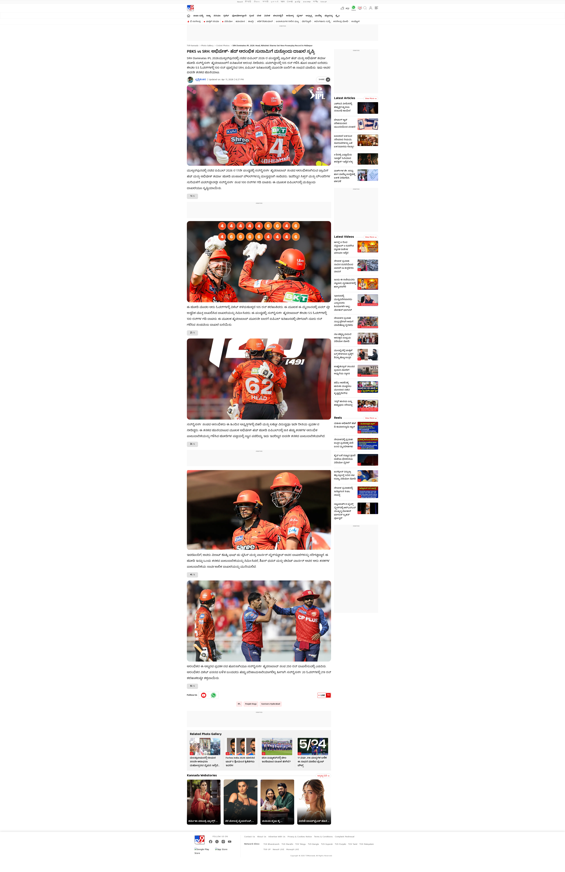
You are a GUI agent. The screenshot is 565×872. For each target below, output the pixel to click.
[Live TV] (359, 8)
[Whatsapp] (352, 8)
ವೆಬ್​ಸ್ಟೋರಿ (306, 21)
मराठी (265, 1)
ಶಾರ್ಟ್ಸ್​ (251, 21)
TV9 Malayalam (366, 844)
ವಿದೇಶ (267, 16)
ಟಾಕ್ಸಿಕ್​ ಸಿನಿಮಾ (212, 21)
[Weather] (342, 8)
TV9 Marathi (287, 844)
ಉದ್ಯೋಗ (355, 21)
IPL (239, 704)
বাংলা (282, 1)
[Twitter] (217, 841)
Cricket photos (223, 46)
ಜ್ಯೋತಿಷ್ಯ (329, 16)
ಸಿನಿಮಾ (217, 16)
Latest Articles (344, 98)
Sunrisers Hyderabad (270, 704)
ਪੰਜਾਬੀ (290, 1)
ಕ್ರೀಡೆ (251, 16)
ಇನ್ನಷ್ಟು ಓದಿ (322, 776)
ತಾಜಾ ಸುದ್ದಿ (198, 16)
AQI (347, 9)
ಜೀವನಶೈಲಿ (278, 16)
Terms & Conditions (323, 837)
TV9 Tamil (352, 844)
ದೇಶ (259, 16)
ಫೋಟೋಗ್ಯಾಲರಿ (239, 16)
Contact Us (249, 837)
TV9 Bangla (313, 844)
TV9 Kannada (192, 46)
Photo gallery (207, 46)
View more (369, 98)
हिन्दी (248, 1)
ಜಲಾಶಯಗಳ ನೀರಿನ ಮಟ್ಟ (287, 21)
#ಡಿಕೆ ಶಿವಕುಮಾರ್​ (265, 21)
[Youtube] (204, 695)
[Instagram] (223, 841)
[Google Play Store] (203, 851)
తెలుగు (257, 1)
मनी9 (315, 1)
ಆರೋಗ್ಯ (290, 16)
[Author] (190, 80)
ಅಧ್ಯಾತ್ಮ (309, 16)
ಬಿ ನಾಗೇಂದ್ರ (195, 21)
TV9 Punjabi (340, 844)
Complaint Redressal (344, 837)
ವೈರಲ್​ (300, 16)
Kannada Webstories (202, 776)
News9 (240, 1)
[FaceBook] (210, 841)
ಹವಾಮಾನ (240, 21)
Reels (338, 418)
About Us (261, 837)
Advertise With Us (276, 837)
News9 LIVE (278, 850)
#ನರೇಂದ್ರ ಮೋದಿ (340, 21)
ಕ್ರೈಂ (338, 16)
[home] (188, 16)
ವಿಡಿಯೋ (228, 21)
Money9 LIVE (292, 850)
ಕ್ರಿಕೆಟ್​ (226, 16)
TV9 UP (267, 850)
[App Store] (224, 851)
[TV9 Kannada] (190, 8)
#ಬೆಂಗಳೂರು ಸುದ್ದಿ (322, 21)
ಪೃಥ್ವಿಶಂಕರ (200, 80)
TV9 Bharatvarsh (271, 844)
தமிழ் (298, 1)
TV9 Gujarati (327, 844)
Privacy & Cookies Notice (300, 837)
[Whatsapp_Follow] (213, 695)
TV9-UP (323, 1)
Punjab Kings (251, 704)
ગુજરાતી (274, 1)
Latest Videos (344, 237)
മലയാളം (307, 1)
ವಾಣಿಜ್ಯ (318, 16)
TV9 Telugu (300, 844)
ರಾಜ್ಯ (208, 16)
